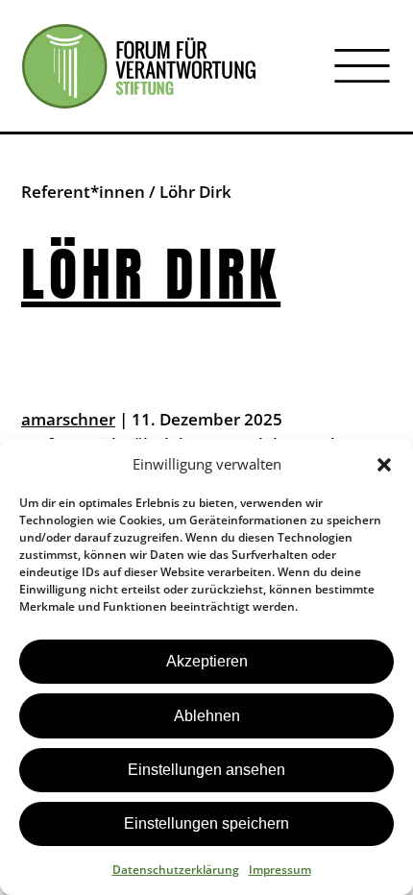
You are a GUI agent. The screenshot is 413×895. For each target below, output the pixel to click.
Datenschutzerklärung (175, 869)
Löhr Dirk (150, 274)
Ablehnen (207, 716)
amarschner (68, 419)
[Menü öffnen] (362, 66)
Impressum (280, 869)
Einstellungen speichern (206, 823)
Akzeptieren (207, 661)
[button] (384, 464)
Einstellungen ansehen (206, 770)
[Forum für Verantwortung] (138, 66)
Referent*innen (83, 192)
